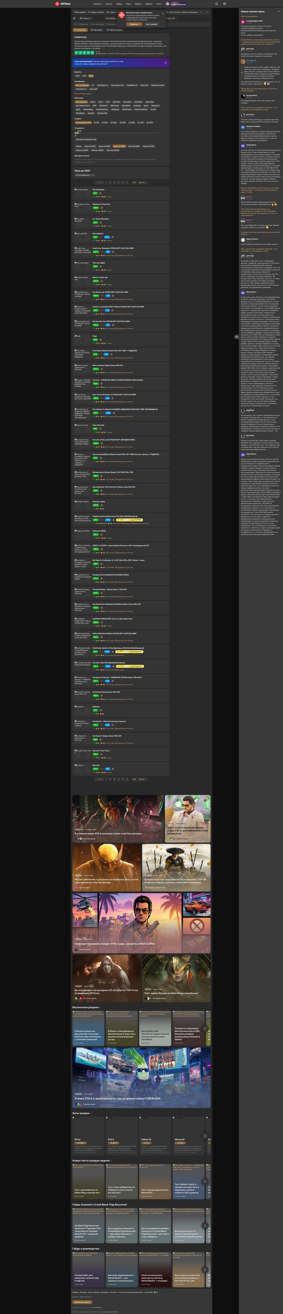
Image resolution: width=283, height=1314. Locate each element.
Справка (75, 1292)
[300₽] (78, 133)
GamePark (138, 102)
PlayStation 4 (132, 85)
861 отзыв (116, 523)
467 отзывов (110, 255)
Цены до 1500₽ (97, 150)
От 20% (114, 123)
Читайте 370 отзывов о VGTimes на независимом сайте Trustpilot (135, 54)
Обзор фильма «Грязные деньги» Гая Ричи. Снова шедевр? (259, 90)
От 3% (96, 123)
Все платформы (97, 24)
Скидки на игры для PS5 (124, 159)
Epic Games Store (83, 106)
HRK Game (115, 106)
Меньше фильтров (83, 94)
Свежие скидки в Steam (103, 159)
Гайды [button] (119, 4)
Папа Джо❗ (251, 61)
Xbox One (144, 85)
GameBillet (126, 106)
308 (134, 182)
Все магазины (81, 102)
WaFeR (249, 197)
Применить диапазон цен (86, 139)
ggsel (78, 109)
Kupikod (91, 113)
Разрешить (134, 24)
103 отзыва (109, 655)
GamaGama (80, 113)
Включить (115, 1312)
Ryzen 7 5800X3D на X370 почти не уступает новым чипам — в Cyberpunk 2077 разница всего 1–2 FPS (260, 190)
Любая (78, 146)
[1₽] (75, 133)
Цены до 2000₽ (113, 150)
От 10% (104, 123)
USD (84, 76)
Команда (96, 1292)
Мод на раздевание (249, 16)
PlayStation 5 (102, 85)
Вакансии (105, 1292)
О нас (90, 1292)
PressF (153, 109)
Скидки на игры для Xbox (85, 162)
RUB (91, 76)
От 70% (141, 123)
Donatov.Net (102, 113)
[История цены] (100, 193)
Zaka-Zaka (150, 102)
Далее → (142, 182)
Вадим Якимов (252, 239)
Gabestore (155, 106)
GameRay (116, 102)
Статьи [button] (109, 4)
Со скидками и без (83, 123)
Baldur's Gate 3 (98, 12)
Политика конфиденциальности (131, 1292)
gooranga (250, 49)
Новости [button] (97, 4)
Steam (92, 102)
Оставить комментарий (157, 888)
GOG (94, 106)
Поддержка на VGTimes (125, 255)
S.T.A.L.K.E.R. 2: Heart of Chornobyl (183, 12)
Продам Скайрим (253, 126)
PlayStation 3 (81, 89)
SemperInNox (251, 95)
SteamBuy (127, 102)
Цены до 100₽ (90, 146)
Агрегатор (83, 24)
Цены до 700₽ (148, 146)
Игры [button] (128, 4)
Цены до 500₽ (134, 146)
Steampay (115, 109)
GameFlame (126, 109)
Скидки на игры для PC (84, 159)
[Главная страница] (62, 4)
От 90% (150, 123)
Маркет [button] (148, 4)
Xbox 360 (93, 89)
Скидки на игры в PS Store (145, 159)
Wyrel (146, 106)
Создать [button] (86, 18)
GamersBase (88, 109)
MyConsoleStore (141, 109)
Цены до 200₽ (104, 146)
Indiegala (137, 106)
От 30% (123, 123)
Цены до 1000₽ (82, 150)
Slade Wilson (251, 145)
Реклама (83, 1292)
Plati (108, 102)
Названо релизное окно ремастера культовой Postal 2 (260, 233)
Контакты (113, 1292)
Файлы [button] (138, 4)
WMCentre (103, 106)
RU (156, 1292)
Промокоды (127, 523)
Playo (100, 102)
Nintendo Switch (157, 85)
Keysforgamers (102, 109)
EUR (77, 76)
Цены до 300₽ (119, 146)
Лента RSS (148, 1292)
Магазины (98, 30)
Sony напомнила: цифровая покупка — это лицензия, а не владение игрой (259, 109)
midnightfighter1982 (254, 21)
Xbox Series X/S (117, 85)
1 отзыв (109, 197)
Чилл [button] (159, 4)
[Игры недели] (207, 12)
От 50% (132, 123)
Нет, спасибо (151, 24)
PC (93, 85)
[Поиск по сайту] (217, 4)
